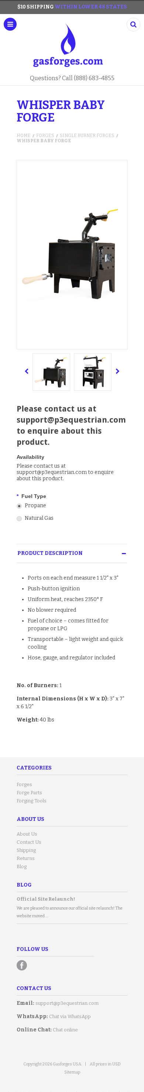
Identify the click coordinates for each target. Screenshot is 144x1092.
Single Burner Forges (87, 135)
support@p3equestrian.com (67, 1003)
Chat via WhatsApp (70, 1016)
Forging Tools (32, 800)
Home (24, 135)
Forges (45, 135)
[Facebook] (22, 965)
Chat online (65, 1030)
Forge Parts (29, 792)
